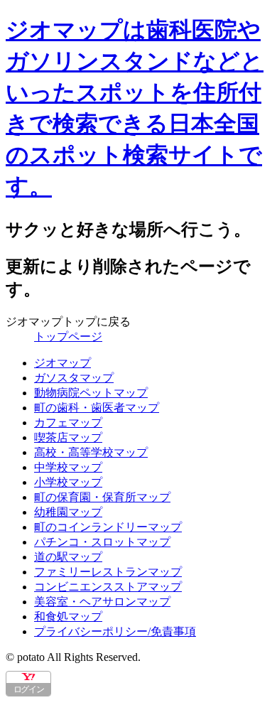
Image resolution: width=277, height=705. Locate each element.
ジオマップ (62, 363)
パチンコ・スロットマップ (102, 542)
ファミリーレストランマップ (108, 572)
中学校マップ (68, 467)
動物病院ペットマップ (91, 393)
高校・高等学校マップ (91, 452)
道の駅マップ (68, 557)
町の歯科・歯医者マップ (96, 408)
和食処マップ (68, 616)
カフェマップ (68, 422)
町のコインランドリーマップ (108, 527)
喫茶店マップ (68, 437)
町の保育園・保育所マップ (102, 497)
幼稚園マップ (68, 512)
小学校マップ (68, 482)
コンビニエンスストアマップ (108, 587)
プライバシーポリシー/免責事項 (115, 631)
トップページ (68, 336)
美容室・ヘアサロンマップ (102, 602)
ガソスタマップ (74, 378)
